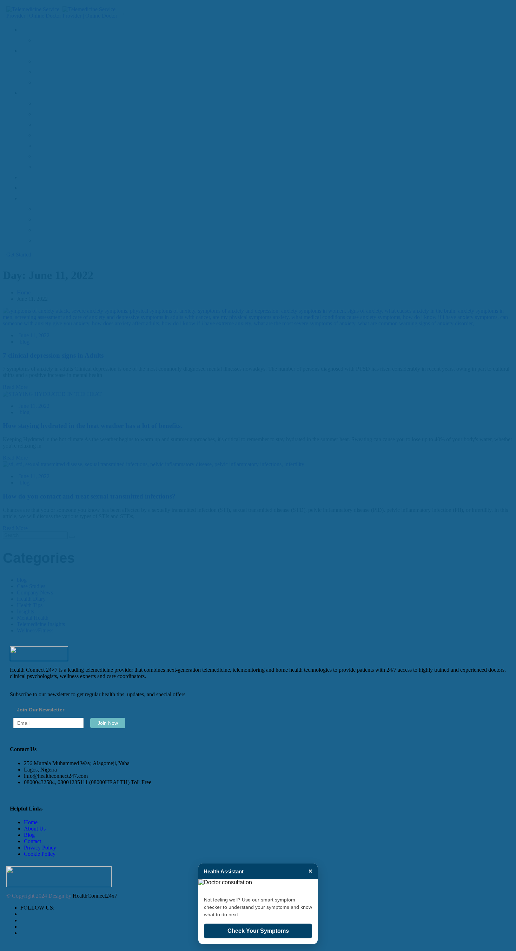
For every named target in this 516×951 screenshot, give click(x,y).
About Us (35, 829)
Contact (32, 841)
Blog (29, 835)
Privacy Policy (40, 848)
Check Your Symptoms (258, 931)
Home (31, 822)
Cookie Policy (39, 854)
